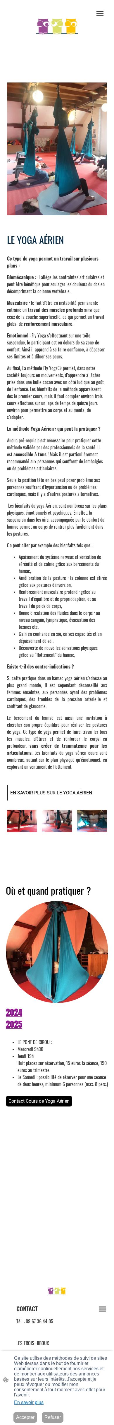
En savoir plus (29, 1402)
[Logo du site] (57, 27)
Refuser (52, 1417)
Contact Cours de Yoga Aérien (39, 1101)
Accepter (25, 1417)
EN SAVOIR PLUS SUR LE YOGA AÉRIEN (51, 793)
